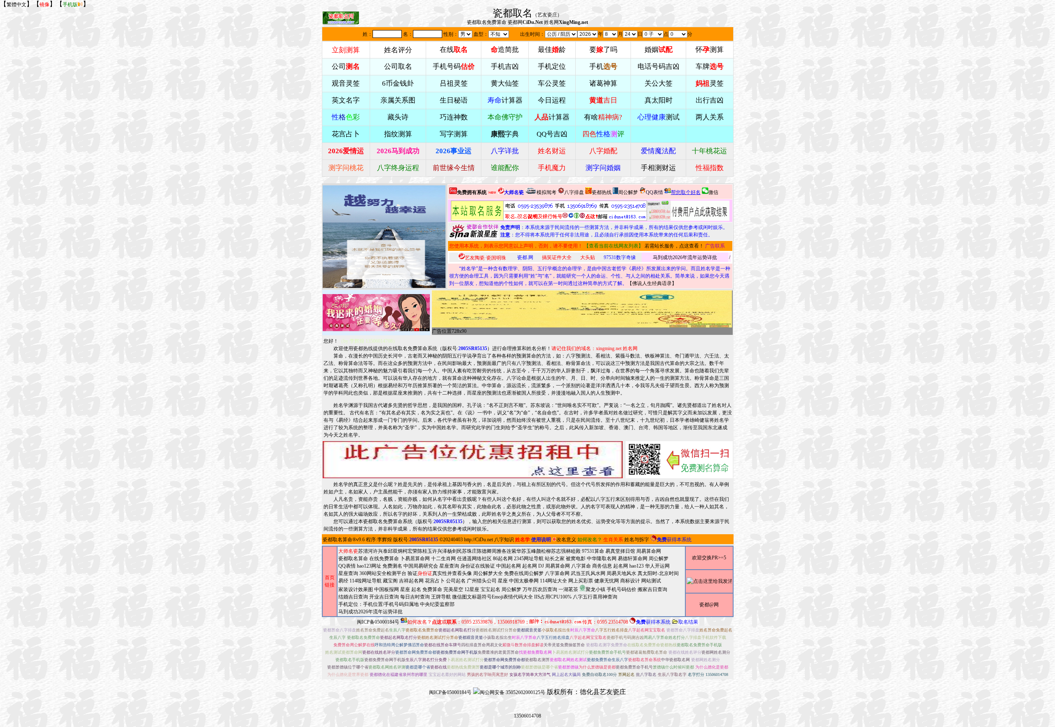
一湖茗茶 (568, 589)
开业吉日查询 (384, 597)
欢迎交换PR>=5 (709, 558)
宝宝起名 (490, 589)
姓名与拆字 (636, 539)
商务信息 (602, 566)
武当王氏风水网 (588, 573)
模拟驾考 (546, 192)
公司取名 (398, 66)
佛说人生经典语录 (652, 283)
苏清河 (365, 551)
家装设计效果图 (355, 589)
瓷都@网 (709, 605)
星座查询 (348, 573)
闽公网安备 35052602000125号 (512, 692)
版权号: (464, 348)
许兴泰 (380, 551)
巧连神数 (454, 117)
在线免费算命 (384, 558)
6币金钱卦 (398, 83)
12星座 (471, 589)
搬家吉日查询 (652, 589)
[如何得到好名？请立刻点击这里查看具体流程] (549, 211)
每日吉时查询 (415, 597)
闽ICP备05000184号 (378, 622)
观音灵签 (346, 83)
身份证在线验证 (477, 566)
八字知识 (504, 539)
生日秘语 (454, 100)
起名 (416, 589)
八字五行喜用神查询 (595, 597)
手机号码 (454, 66)
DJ (541, 566)
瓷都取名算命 (337, 539)
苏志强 (558, 551)
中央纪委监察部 (437, 604)
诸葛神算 (603, 83)
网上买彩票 (580, 581)
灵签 (710, 83)
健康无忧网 (606, 581)
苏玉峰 (528, 551)
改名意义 (566, 539)
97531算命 (593, 551)
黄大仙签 (505, 83)
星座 (503, 581)
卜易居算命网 (415, 558)
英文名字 (346, 100)
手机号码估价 (621, 589)
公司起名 (456, 581)
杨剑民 (454, 551)
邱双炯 (395, 551)
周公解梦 (628, 192)
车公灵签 (552, 83)
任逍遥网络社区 (474, 558)
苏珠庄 (469, 551)
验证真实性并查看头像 (440, 573)
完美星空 (453, 589)
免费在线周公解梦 (524, 573)
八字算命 (581, 566)
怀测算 (710, 50)
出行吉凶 (710, 100)
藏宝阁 (390, 581)
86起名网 (503, 558)
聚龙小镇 (595, 589)
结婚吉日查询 (353, 597)
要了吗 (603, 50)
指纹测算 (398, 134)
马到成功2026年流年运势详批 (685, 257)
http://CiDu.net (478, 539)
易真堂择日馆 (620, 551)
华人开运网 (657, 566)
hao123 (636, 566)
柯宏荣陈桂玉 (417, 551)
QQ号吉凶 (552, 134)
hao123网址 (369, 566)
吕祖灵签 (454, 83)
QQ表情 (347, 566)
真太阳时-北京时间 (658, 573)
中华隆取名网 (602, 558)
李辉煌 (384, 539)
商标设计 (630, 581)
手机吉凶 (505, 66)
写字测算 (454, 134)
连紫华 (513, 551)
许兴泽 (439, 551)
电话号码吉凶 (659, 66)
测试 (659, 117)
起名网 (529, 566)
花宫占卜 (435, 581)
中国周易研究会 (420, 566)
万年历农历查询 (540, 589)
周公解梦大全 (488, 573)
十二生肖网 (443, 558)
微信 (713, 192)
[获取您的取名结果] (688, 211)
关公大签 (659, 83)
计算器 (505, 100)
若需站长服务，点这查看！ (674, 246)
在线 (454, 50)
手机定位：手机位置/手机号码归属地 (378, 604)
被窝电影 (576, 558)
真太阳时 (659, 100)
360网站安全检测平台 (382, 573)
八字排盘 (574, 192)
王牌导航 (441, 597)
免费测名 (392, 566)
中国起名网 (508, 566)
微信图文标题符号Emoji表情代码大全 (492, 597)
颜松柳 (543, 551)
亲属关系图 (397, 100)
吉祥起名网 (411, 581)
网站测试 (651, 581)
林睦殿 (573, 551)
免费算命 (432, 589)
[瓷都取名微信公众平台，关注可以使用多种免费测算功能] (679, 459)
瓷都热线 (602, 192)
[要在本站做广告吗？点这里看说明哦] (473, 459)
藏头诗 (397, 117)
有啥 (603, 117)
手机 (603, 66)
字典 (505, 134)
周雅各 (499, 551)
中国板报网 (386, 589)
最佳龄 (552, 50)
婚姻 (659, 50)
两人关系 (710, 117)
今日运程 (552, 100)
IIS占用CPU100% (553, 597)
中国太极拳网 (524, 581)
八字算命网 (557, 573)
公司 (346, 66)
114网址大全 (553, 581)
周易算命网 (557, 566)
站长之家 (555, 558)
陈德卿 (484, 551)
